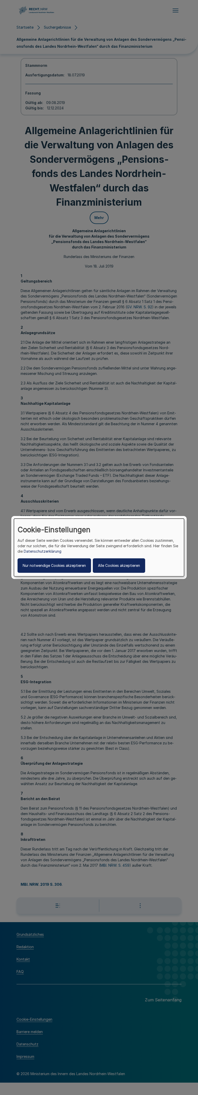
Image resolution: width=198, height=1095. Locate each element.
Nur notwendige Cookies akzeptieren (54, 565)
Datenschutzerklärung (42, 551)
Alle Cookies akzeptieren (119, 565)
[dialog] (99, 547)
